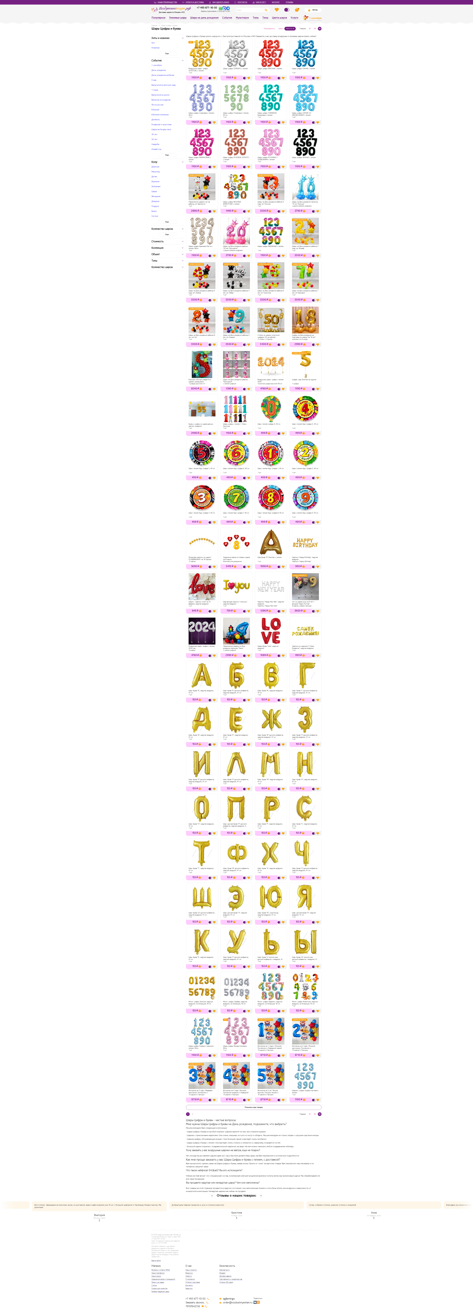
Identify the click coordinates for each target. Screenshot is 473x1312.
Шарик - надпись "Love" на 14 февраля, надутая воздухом (200, 603)
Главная (154, 25)
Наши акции (156, 1276)
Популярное (158, 17)
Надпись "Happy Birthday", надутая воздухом (305, 558)
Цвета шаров (279, 17)
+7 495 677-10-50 (207, 7)
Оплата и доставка (193, 1282)
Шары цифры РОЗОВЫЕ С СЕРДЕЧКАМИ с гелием (268, 158)
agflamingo (229, 1298)
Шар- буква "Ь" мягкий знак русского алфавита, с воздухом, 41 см (270, 959)
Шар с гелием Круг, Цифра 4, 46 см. (305, 424)
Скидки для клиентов (159, 1288)
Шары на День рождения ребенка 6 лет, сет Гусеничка (271, 292)
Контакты (189, 1285)
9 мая (154, 80)
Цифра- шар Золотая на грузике (304, 380)
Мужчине (155, 181)
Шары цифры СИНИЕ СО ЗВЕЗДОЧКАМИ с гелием (301, 114)
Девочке (155, 167)
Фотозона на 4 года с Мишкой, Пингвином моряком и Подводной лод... (235, 1092)
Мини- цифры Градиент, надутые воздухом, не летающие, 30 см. (270, 1003)
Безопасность (225, 1270)
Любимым (156, 186)
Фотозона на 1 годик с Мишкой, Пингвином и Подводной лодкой (270, 1047)
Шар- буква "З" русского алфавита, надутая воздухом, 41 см (305, 736)
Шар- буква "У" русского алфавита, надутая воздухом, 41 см (236, 958)
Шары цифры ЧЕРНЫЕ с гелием (304, 157)
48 (315, 29)
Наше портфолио (158, 1273)
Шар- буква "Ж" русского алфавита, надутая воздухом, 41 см (270, 736)
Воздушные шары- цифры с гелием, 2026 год (202, 647)
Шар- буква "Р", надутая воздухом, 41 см (270, 825)
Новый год (156, 149)
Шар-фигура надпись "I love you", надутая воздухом (235, 603)
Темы (265, 17)
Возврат (223, 1273)
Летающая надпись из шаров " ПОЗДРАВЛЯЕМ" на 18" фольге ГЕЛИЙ (200, 559)
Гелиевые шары (177, 17)
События (227, 17)
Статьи (154, 1285)
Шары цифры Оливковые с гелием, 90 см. (236, 114)
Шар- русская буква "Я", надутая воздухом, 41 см (304, 914)
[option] (236, 1210)
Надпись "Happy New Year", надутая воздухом (271, 603)
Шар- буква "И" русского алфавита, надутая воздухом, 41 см (201, 780)
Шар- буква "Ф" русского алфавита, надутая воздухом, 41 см (236, 869)
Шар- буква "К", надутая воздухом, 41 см (201, 958)
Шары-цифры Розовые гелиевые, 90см (235, 1047)
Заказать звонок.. (195, 1302)
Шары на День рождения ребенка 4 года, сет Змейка (202, 292)
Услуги (294, 17)
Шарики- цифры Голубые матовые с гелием (305, 1091)
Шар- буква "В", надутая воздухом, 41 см (270, 692)
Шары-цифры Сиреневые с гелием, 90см (201, 114)
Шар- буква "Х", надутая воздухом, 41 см (270, 869)
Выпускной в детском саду (164, 85)
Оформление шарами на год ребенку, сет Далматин (199, 203)
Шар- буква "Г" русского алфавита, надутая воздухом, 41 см (304, 692)
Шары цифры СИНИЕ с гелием (303, 69)
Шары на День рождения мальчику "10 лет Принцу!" (305, 203)
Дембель (156, 119)
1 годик (155, 90)
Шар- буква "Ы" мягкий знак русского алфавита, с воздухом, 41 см (304, 959)
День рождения (159, 70)
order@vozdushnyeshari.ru (237, 1302)
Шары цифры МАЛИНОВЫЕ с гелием (200, 158)
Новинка (155, 48)
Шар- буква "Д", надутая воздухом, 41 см (201, 736)
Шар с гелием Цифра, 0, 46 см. (269, 424)
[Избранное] (277, 10)
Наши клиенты (191, 1270)
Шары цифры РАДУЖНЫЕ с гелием (271, 246)
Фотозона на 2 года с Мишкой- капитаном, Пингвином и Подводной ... (304, 1048)
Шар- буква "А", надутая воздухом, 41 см (201, 692)
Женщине (156, 196)
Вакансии (189, 1273)
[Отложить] (214, 78)
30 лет (154, 134)
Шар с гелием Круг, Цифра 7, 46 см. (236, 513)
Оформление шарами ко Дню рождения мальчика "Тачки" (234, 647)
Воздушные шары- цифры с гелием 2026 (271, 381)
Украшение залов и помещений (163, 1279)
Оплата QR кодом (226, 1282)
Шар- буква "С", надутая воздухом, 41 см (304, 825)
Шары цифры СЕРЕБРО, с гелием (235, 69)
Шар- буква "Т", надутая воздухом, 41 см (201, 869)
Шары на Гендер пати (161, 129)
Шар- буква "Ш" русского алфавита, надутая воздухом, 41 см (202, 914)
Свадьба (155, 144)
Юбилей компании (160, 115)
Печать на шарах (158, 1282)
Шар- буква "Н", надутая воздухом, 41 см (304, 780)
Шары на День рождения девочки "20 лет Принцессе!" (235, 247)
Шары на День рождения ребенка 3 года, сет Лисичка (271, 203)
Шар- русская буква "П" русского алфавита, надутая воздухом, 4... (235, 825)
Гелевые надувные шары (160, 1292)
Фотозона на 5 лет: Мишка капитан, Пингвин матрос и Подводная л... (268, 1092)
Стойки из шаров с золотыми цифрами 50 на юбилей (269, 336)
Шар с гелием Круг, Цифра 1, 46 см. (271, 468)
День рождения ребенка (163, 75)
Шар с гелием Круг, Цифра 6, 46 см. (236, 468)
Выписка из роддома (161, 100)
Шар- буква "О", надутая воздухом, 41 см (201, 825)
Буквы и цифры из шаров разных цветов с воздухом (201, 425)
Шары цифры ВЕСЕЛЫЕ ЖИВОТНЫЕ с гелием (232, 203)
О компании (190, 1279)
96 (320, 29)
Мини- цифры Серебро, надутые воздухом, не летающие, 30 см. (235, 1003)
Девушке (155, 201)
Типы (256, 17)
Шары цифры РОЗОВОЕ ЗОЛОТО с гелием (236, 158)
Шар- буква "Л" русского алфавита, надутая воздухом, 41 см (236, 780)
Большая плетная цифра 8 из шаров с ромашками (200, 381)
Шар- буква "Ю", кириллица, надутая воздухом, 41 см (268, 914)
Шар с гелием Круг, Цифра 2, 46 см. (305, 468)
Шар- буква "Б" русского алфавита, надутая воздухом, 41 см (236, 692)
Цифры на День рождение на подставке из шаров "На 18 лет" (304, 336)
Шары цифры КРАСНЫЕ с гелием (270, 69)
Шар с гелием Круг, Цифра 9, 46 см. (305, 513)
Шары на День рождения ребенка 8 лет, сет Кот (202, 336)
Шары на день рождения (204, 17)
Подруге (155, 206)
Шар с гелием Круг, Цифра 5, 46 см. (202, 468)
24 (310, 29)
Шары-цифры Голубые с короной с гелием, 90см (201, 1047)
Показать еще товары (254, 1107)
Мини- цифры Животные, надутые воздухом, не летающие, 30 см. (305, 1003)
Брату (154, 211)
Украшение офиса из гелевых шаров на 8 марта (236, 558)
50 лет (154, 139)
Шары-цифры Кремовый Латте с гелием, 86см (200, 247)
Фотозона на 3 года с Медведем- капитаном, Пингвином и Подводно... (201, 1092)
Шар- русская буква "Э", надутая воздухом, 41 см (235, 914)
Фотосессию (158, 105)
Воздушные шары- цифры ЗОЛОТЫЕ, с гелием (198, 70)
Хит (153, 43)
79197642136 (193, 1306)
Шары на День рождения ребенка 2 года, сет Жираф (305, 247)
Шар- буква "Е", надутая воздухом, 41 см (235, 736)
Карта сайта (156, 1261)
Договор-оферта (225, 1276)
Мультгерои (242, 17)
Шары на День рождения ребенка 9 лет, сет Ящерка (236, 336)
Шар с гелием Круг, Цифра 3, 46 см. (202, 513)
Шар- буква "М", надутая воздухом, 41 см (270, 780)
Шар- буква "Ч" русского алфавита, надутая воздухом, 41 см (305, 869)
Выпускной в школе (160, 95)
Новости (189, 1276)
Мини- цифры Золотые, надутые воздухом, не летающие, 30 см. (201, 1003)
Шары (154, 191)
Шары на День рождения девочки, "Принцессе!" (235, 381)
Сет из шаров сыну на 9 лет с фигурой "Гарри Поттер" (303, 603)
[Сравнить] (287, 10)
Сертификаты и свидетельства (231, 1279)
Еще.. (167, 54)
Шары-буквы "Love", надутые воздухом (268, 647)
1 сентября (157, 65)
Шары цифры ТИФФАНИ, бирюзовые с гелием (267, 114)
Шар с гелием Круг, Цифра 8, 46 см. (271, 513)
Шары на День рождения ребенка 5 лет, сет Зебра (236, 292)
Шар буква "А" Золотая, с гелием (270, 557)
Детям (154, 177)
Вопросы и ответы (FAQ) (161, 1270)
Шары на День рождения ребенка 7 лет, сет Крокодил (305, 292)
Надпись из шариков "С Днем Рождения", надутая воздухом (303, 647)
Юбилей (155, 110)
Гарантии (189, 1288)
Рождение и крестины (162, 124)
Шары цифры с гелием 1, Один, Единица (235, 425)
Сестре (155, 216)
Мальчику (156, 172)
